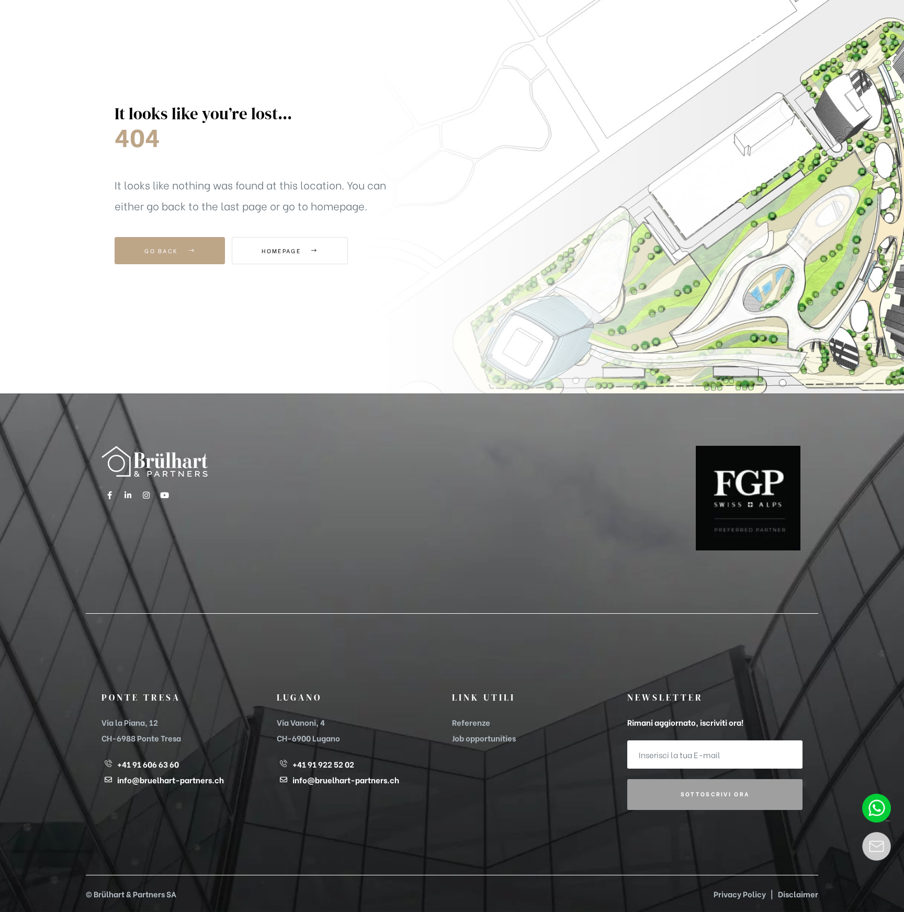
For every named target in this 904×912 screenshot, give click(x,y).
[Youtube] (164, 495)
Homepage (282, 250)
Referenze (471, 722)
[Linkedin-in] (127, 495)
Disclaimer (798, 893)
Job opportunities (484, 738)
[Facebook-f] (109, 495)
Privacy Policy (740, 893)
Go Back (162, 250)
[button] (755, 38)
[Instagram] (146, 495)
